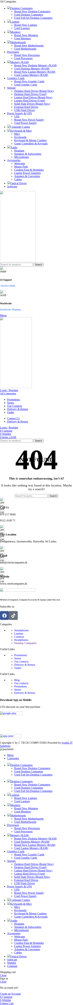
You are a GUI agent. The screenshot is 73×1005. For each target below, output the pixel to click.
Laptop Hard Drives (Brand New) (33, 97)
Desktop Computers (25, 643)
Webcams (19, 163)
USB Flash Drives (24, 110)
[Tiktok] (13, 615)
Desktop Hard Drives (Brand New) (34, 90)
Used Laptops (22, 28)
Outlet (17, 667)
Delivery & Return (24, 664)
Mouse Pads (21, 166)
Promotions (20, 655)
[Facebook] (4, 615)
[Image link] (17, 590)
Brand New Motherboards (29, 45)
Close (3, 975)
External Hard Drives (26, 106)
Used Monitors (22, 38)
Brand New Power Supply (29, 119)
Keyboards (20, 137)
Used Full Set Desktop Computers (33, 17)
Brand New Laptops (25, 24)
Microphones (21, 157)
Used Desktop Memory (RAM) (31, 68)
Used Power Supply (25, 122)
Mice (17, 133)
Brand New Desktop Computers (32, 11)
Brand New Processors (27, 55)
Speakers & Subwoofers (27, 153)
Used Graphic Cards (25, 84)
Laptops (18, 633)
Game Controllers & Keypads (30, 143)
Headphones (21, 639)
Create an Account (10, 993)
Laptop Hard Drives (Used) (29, 100)
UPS (16, 116)
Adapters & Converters (27, 176)
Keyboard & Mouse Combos (30, 140)
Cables (18, 179)
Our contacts (21, 661)
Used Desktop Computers (28, 14)
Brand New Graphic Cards (29, 81)
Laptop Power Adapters (27, 173)
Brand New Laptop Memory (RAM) (34, 71)
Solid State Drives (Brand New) (32, 103)
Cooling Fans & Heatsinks (29, 169)
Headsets (19, 150)
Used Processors (23, 58)
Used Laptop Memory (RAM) (31, 75)
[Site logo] (17, 261)
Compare (12, 966)
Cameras (19, 636)
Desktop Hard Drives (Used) (30, 94)
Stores (17, 658)
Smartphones (21, 630)
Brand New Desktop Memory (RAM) (35, 65)
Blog (17, 680)
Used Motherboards (25, 48)
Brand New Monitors (26, 35)
